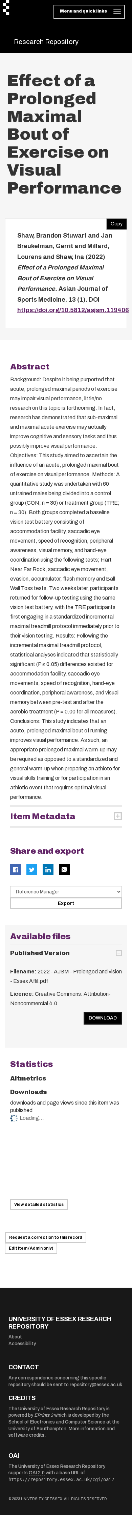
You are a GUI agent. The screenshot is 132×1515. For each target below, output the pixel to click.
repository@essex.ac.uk (96, 1384)
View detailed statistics (39, 1204)
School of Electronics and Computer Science (56, 1422)
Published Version (40, 953)
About (15, 1336)
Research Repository (46, 41)
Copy (114, 222)
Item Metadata (42, 816)
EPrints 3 (43, 1415)
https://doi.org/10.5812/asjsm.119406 (73, 310)
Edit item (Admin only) (31, 1248)
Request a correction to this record (45, 1237)
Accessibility (22, 1343)
